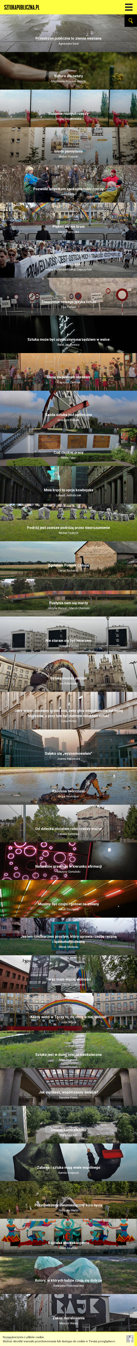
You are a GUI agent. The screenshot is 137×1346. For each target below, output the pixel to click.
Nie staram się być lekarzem (68, 643)
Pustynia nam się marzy (68, 605)
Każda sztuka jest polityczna (68, 417)
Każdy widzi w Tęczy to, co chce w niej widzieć (68, 1019)
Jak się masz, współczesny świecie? (68, 1094)
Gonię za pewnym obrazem (68, 379)
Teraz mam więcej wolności (68, 981)
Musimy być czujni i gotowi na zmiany (68, 906)
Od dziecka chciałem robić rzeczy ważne (68, 831)
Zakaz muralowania (69, 1320)
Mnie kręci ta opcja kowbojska (68, 492)
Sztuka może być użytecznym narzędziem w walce (68, 342)
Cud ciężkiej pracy (68, 455)
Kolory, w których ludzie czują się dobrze (68, 1283)
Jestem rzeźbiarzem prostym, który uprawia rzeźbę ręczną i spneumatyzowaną (69, 941)
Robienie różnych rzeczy (68, 116)
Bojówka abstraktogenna (68, 1245)
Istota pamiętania (68, 153)
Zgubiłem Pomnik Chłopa (68, 567)
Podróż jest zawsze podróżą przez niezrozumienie (68, 530)
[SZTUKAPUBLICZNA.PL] (68, 7)
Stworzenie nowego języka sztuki (68, 304)
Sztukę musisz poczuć (68, 680)
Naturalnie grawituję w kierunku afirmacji (68, 869)
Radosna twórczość (68, 793)
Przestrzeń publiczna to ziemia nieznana (68, 41)
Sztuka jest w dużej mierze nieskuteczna (68, 1057)
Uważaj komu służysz (68, 1132)
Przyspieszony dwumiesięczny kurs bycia (68, 1207)
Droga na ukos (68, 266)
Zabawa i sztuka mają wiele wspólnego (68, 1170)
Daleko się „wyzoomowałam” (68, 756)
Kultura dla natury (68, 78)
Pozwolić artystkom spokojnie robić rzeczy (68, 191)
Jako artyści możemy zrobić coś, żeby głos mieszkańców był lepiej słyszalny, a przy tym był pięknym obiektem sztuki (68, 715)
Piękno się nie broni (69, 229)
